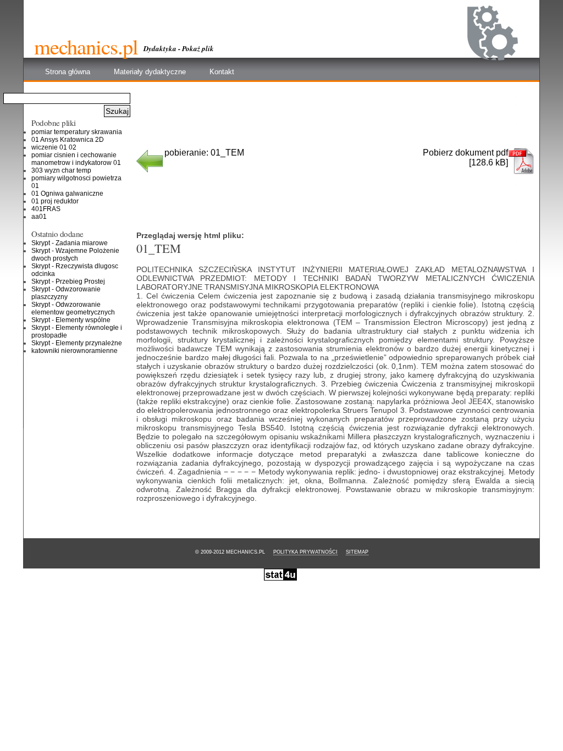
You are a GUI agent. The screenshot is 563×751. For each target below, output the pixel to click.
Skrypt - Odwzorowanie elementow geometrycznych (73, 308)
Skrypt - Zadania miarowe (69, 243)
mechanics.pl (86, 46)
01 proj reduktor (55, 201)
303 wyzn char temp (61, 170)
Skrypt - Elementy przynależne (76, 343)
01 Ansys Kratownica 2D (67, 139)
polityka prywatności (305, 552)
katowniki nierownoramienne (74, 351)
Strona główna (67, 72)
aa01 (39, 216)
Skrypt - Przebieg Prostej (68, 281)
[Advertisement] (336, 118)
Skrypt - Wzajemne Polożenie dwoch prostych (75, 254)
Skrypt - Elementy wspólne (71, 320)
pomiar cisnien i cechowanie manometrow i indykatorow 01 (76, 159)
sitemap (357, 552)
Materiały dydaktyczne (150, 72)
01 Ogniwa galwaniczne (67, 193)
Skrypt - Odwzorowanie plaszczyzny (66, 293)
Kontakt (221, 72)
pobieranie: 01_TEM (204, 152)
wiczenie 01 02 (53, 147)
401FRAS (45, 209)
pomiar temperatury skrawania (76, 132)
